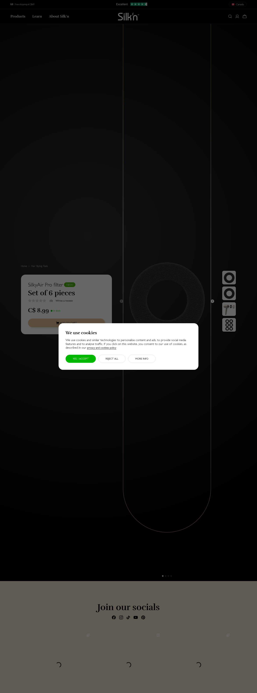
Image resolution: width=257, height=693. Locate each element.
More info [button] (141, 358)
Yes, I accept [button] (81, 358)
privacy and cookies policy (101, 347)
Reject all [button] (112, 358)
